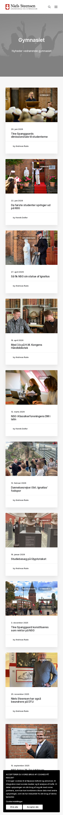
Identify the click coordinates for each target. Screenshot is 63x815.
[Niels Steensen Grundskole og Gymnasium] (31, 7)
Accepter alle (33, 807)
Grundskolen (28, 238)
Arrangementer (34, 731)
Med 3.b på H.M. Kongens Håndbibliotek (26, 346)
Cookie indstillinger (14, 801)
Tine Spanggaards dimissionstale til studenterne (29, 135)
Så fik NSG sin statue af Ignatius (30, 276)
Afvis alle (14, 807)
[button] (56, 7)
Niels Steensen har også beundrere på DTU (26, 700)
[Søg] (48, 6)
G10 (16, 238)
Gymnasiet (45, 95)
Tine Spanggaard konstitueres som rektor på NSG (29, 629)
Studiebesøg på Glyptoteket (28, 559)
